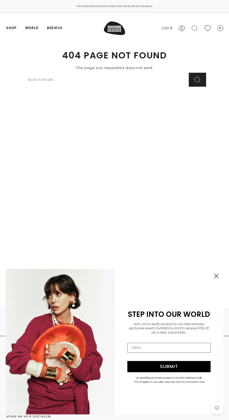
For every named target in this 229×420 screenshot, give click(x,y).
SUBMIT (169, 366)
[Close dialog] (216, 276)
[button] (11, 28)
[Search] (197, 80)
